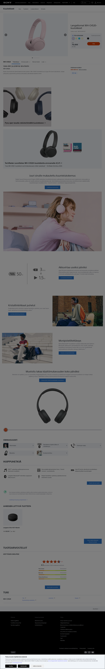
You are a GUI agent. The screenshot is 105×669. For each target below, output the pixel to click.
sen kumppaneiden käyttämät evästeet (57, 661)
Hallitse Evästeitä (37, 666)
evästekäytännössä (17, 662)
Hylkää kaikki (23, 666)
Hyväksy (11, 666)
